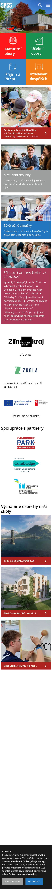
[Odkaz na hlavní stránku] (6, 5)
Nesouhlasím (12, 881)
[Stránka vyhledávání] (40, 5)
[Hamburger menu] (48, 5)
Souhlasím (34, 881)
